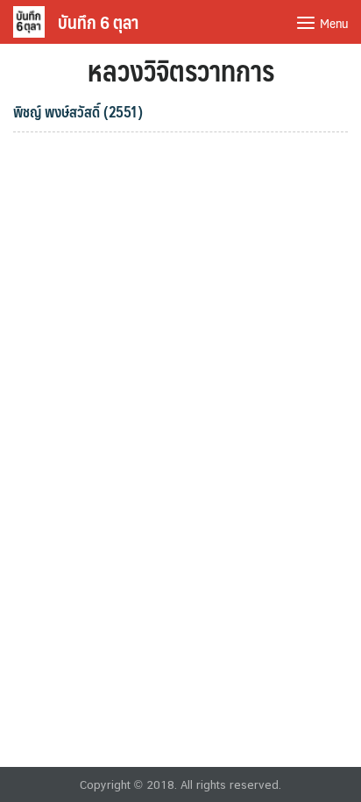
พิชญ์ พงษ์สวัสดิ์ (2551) (78, 111)
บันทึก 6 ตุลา (98, 22)
